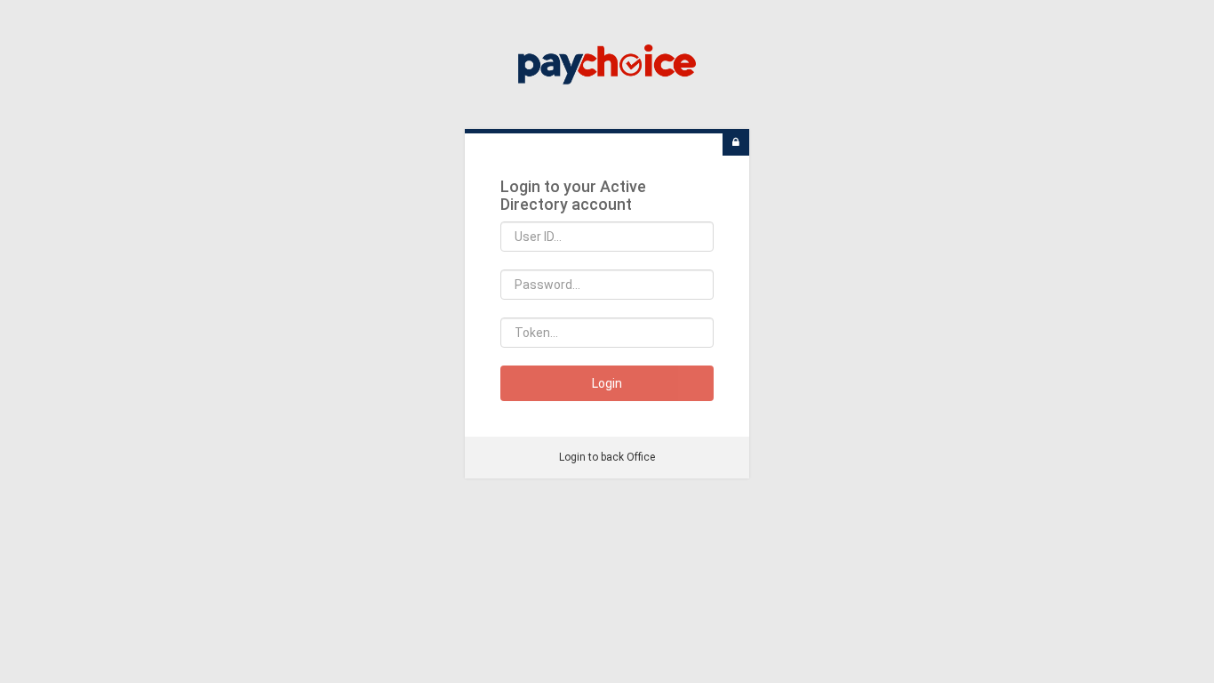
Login (607, 383)
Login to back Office (607, 457)
